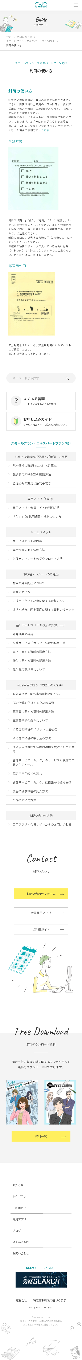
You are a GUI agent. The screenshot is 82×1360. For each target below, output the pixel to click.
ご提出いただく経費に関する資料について (41, 601)
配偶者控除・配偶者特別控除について (38, 694)
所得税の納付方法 (24, 800)
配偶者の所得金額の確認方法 (32, 474)
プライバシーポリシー (41, 1308)
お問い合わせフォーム (41, 894)
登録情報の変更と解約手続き (32, 483)
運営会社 (21, 1300)
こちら (45, 130)
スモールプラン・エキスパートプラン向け (30, 41)
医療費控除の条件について (30, 720)
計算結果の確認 (23, 634)
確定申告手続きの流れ (27, 773)
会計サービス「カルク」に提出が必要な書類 (42, 782)
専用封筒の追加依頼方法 (29, 550)
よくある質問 (21, 1242)
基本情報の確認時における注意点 (35, 465)
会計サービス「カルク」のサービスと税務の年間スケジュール (43, 762)
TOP (8, 37)
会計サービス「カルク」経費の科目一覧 (39, 643)
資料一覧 (41, 1136)
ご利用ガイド (24, 37)
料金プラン (19, 1196)
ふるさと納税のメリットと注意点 (35, 729)
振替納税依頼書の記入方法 (30, 791)
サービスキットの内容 (27, 541)
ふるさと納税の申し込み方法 (32, 738)
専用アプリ (19, 1219)
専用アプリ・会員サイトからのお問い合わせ (42, 824)
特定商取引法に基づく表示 (49, 1300)
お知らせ (18, 1185)
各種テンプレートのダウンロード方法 (38, 558)
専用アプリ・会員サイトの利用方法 (36, 507)
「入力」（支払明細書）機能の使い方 (37, 516)
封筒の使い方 (21, 592)
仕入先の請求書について (29, 669)
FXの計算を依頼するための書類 (33, 703)
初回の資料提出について (29, 583)
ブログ (17, 1231)
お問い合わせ (21, 1253)
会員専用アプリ (41, 913)
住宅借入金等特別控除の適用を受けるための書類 (43, 749)
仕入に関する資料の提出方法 (32, 660)
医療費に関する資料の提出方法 (33, 711)
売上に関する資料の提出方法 (32, 652)
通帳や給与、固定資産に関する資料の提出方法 (43, 609)
